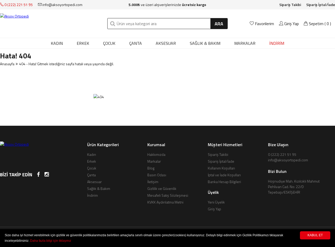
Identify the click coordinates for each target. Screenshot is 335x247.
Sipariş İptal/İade (320, 4)
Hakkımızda (156, 154)
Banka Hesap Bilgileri (224, 181)
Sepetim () (319, 23)
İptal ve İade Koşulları (224, 175)
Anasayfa (7, 64)
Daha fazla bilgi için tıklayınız (50, 241)
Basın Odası (156, 175)
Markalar (154, 161)
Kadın (57, 43)
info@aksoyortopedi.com (62, 4)
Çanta (135, 43)
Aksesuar (166, 43)
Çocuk (109, 43)
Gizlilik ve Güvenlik (161, 188)
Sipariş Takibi (290, 4)
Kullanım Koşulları (221, 168)
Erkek (83, 43)
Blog (150, 168)
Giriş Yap (291, 23)
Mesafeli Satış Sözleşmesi (167, 195)
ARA (219, 23)
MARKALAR (244, 43)
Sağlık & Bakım (205, 43)
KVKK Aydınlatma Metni (165, 202)
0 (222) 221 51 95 (18, 4)
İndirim (92, 195)
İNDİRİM (276, 43)
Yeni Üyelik (216, 202)
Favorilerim (264, 23)
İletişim (152, 181)
